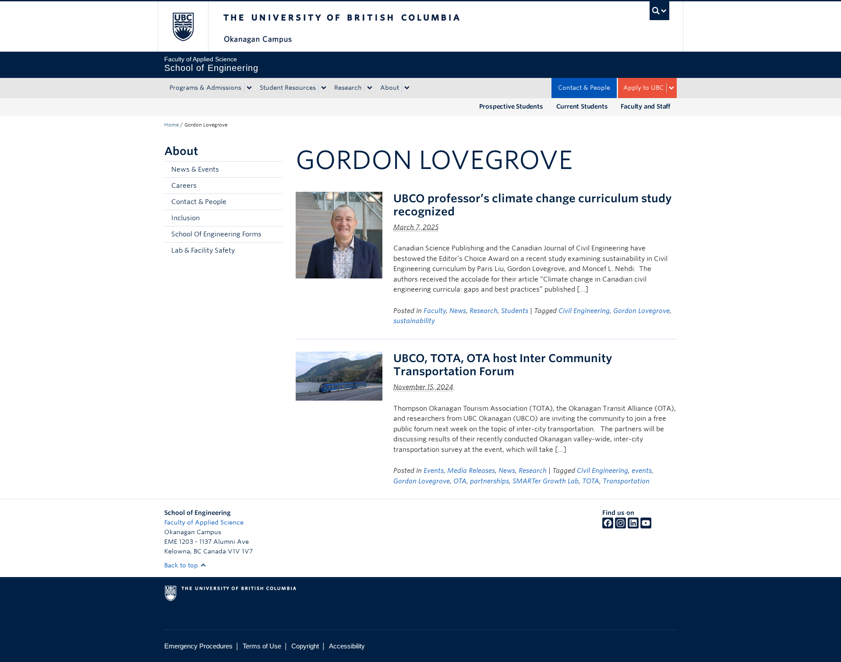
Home (171, 125)
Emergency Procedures (198, 646)
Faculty (435, 311)
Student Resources (288, 87)
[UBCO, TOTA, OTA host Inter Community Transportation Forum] (339, 375)
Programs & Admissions (205, 87)
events (642, 471)
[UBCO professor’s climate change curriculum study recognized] (339, 234)
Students (514, 311)
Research (348, 87)
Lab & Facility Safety (203, 250)
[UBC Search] (659, 10)
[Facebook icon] (607, 526)
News (457, 311)
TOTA (590, 481)
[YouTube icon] (645, 526)
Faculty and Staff (645, 106)
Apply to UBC (643, 87)
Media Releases (471, 471)
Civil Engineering (584, 311)
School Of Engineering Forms (216, 234)
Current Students (582, 106)
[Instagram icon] (620, 526)
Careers (184, 186)
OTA (459, 481)
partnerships (489, 481)
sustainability (414, 321)
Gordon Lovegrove (641, 311)
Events (434, 471)
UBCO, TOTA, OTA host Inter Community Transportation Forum (502, 365)
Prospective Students (511, 106)
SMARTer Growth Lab (545, 481)
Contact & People (584, 87)
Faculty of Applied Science (204, 522)
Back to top (182, 565)
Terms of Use (262, 646)
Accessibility (347, 646)
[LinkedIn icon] (633, 526)
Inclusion (185, 218)
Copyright (305, 646)
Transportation (626, 481)
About (389, 87)
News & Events (195, 169)
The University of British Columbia (183, 26)
